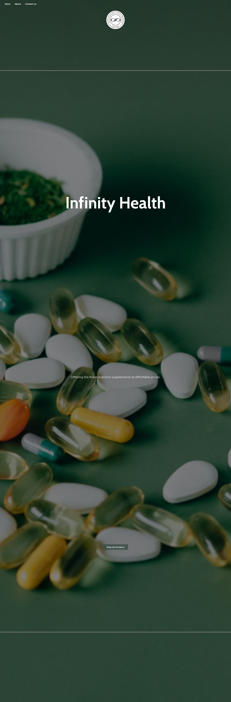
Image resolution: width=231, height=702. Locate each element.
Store (7, 4)
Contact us (30, 4)
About (18, 4)
